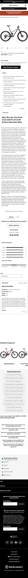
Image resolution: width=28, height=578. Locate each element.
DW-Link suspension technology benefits (14, 387)
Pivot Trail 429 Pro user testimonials (14, 410)
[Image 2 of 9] (9, 48)
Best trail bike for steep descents (15, 407)
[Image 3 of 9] (11, 48)
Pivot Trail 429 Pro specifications (15, 381)
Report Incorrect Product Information (14, 211)
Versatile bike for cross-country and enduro (15, 404)
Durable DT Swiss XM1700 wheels (15, 397)
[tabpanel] (14, 270)
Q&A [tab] (18, 217)
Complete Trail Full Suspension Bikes (9, 17)
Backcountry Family (5, 490)
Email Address (7, 501)
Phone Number (7, 526)
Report (24, 311)
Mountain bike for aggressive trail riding (14, 400)
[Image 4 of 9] (12, 48)
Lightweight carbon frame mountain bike (14, 384)
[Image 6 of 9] (15, 48)
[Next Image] (26, 48)
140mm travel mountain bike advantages (14, 391)
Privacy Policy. (18, 523)
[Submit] (2, 8)
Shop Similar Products (10, 67)
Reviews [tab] (11, 217)
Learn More (22, 108)
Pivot (2, 51)
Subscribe (21, 504)
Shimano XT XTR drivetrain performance (15, 394)
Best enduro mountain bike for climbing (14, 378)
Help (1, 481)
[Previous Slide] (1, 1)
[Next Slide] (27, 1)
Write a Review (14, 225)
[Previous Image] (2, 48)
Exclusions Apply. (6, 516)
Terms (14, 523)
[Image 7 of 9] (17, 48)
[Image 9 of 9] (20, 48)
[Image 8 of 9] (19, 48)
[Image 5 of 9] (14, 48)
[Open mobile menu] (2, 5)
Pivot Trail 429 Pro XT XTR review (15, 374)
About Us (2, 486)
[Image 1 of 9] (7, 48)
